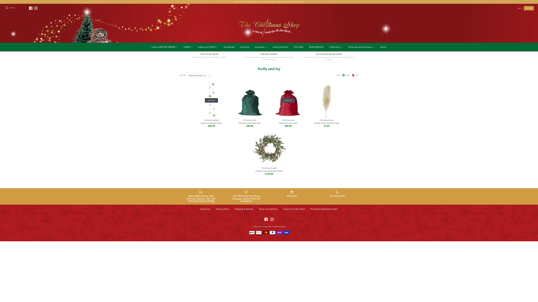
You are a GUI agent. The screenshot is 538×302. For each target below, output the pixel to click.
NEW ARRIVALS (316, 47)
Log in (520, 8)
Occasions (261, 47)
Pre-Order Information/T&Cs (324, 209)
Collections (336, 47)
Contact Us (205, 209)
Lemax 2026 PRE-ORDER (165, 47)
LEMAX (188, 47)
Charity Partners (280, 47)
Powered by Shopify (278, 226)
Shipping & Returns (244, 209)
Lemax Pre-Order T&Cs (294, 209)
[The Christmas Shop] (269, 17)
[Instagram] (35, 8)
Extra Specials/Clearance (361, 47)
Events (383, 47)
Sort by (182, 75)
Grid (348, 75)
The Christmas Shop (264, 226)
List (357, 75)
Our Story (244, 47)
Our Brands (229, 47)
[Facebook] (30, 8)
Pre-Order (298, 47)
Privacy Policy (222, 209)
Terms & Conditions (268, 209)
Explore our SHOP (208, 47)
